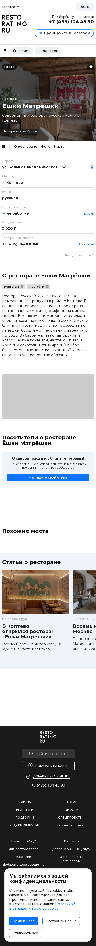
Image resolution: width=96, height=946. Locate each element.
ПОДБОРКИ (24, 817)
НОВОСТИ (70, 810)
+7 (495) (20, 244)
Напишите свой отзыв (48, 477)
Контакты (71, 841)
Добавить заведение (51, 776)
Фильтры (50, 51)
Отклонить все (25, 933)
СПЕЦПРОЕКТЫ (70, 817)
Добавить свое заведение (23, 864)
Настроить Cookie (61, 921)
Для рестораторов (24, 849)
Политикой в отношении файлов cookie (42, 906)
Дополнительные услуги (71, 849)
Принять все (24, 921)
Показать (86, 244)
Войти (85, 7)
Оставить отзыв (70, 825)
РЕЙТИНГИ (25, 810)
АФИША (25, 802)
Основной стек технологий (71, 859)
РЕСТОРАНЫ (70, 802)
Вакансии (23, 857)
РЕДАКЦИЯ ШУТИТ (25, 825)
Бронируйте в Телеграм (67, 33)
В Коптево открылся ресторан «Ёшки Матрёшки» (28, 632)
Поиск (24, 51)
